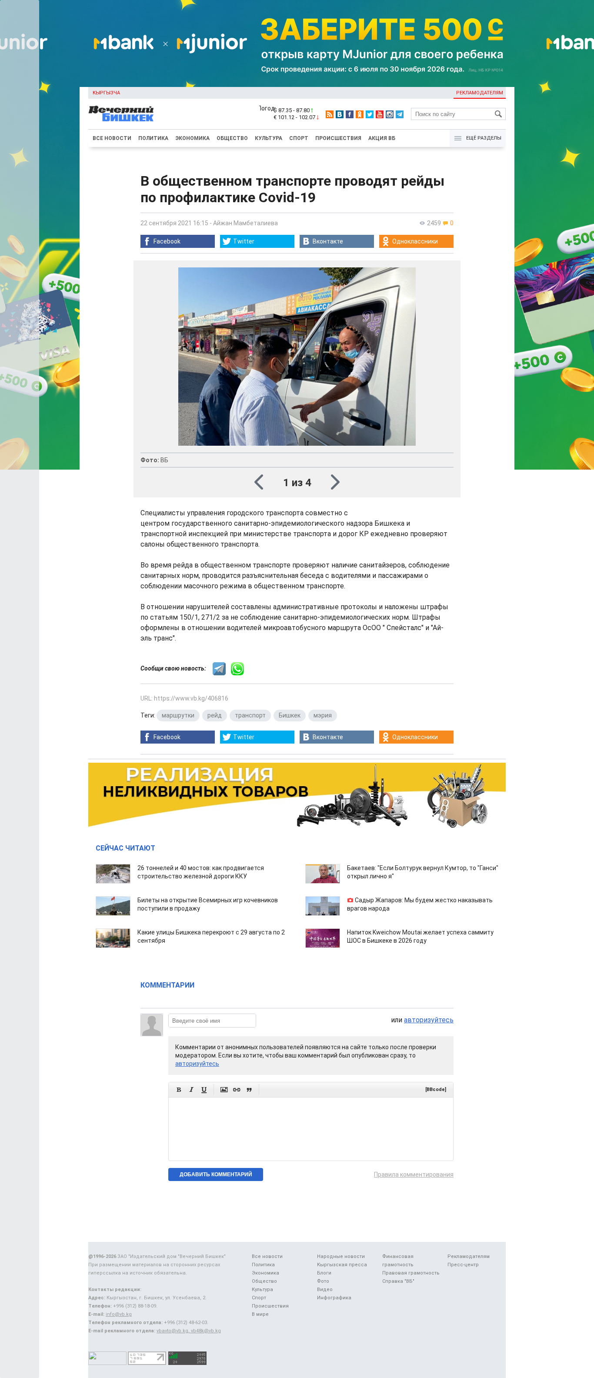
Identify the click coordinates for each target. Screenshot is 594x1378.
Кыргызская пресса (342, 1265)
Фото (323, 1281)
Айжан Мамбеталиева (245, 223)
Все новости (112, 138)
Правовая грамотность (411, 1273)
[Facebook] (350, 114)
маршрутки (178, 715)
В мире (260, 1314)
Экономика (192, 138)
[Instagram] (390, 114)
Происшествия (338, 138)
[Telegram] (400, 114)
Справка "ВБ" (398, 1281)
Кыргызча (106, 93)
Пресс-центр (463, 1265)
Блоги (324, 1273)
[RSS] (330, 114)
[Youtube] (380, 114)
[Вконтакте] (340, 114)
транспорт (250, 715)
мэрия (323, 715)
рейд (214, 715)
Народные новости (341, 1256)
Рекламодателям (479, 93)
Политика (153, 138)
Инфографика (334, 1298)
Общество (232, 138)
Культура (268, 138)
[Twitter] (370, 114)
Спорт (298, 138)
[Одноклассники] (360, 114)
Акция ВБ (381, 138)
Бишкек (289, 715)
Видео (325, 1289)
